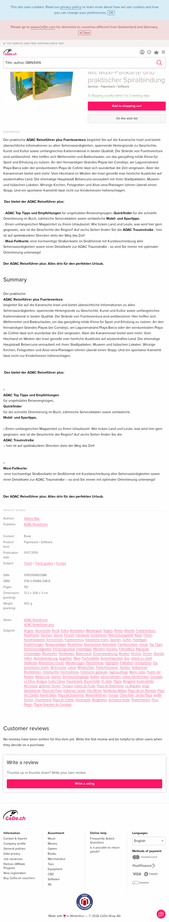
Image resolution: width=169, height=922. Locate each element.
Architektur (77, 630)
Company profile (15, 843)
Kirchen (136, 653)
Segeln (108, 630)
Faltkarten (126, 663)
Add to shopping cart (127, 106)
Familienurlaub (127, 644)
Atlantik (129, 630)
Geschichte (42, 630)
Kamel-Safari (48, 695)
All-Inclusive (58, 667)
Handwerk (82, 635)
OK (111, 13)
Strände (159, 653)
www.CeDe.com (43, 27)
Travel (28, 563)
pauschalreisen (111, 676)
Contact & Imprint (15, 838)
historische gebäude (94, 672)
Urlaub (143, 644)
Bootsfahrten (32, 672)
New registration (15, 873)
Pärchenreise (94, 663)
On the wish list (127, 118)
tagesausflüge (118, 672)
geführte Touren (50, 686)
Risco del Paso (52, 690)
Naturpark (142, 649)
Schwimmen (99, 635)
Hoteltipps (140, 639)
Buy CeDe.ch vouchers (19, 878)
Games (52, 849)
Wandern (99, 649)
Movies (52, 843)
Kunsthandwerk (34, 639)
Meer (76, 658)
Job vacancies (13, 859)
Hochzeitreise (69, 672)
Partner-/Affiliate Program (14, 866)
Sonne (58, 635)
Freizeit (69, 635)
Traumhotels (74, 681)
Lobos (72, 667)
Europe (61, 563)
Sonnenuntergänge (75, 676)
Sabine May (32, 518)
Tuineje (113, 695)
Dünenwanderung (105, 653)
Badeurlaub (83, 653)
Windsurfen (49, 653)
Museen (124, 653)
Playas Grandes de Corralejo (53, 704)
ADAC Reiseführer (36, 524)
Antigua (41, 681)
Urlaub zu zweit (141, 658)
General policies (15, 849)
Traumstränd (43, 699)
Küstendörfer (145, 681)
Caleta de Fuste (84, 686)
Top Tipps (155, 644)
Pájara (117, 681)
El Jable (106, 681)
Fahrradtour (126, 649)
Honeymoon (143, 663)
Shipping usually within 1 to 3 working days (121, 95)
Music (52, 838)
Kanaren (112, 649)
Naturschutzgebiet (120, 635)
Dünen (147, 653)
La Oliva (29, 681)
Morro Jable (137, 672)
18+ (50, 884)
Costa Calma (56, 681)
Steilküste (30, 663)
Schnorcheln (54, 639)
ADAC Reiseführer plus (39, 624)
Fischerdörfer (90, 658)
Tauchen (46, 635)
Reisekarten (66, 653)
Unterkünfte (51, 672)
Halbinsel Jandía (74, 690)
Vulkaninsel (139, 667)
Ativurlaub (30, 686)
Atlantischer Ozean (51, 663)
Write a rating (84, 783)
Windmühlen (85, 667)
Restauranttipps (55, 644)
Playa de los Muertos (142, 690)
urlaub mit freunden (135, 676)
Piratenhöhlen (140, 699)
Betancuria (42, 676)
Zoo (126, 658)
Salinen (56, 676)
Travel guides (44, 563)
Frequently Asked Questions (102, 840)
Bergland (129, 681)
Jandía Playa (143, 695)
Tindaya (67, 686)
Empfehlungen (34, 644)
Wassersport (94, 630)
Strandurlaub (92, 644)
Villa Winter (94, 690)
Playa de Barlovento (110, 686)
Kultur (64, 630)
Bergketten (99, 699)
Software (54, 879)
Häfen (28, 658)
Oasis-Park (127, 695)
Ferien (147, 635)
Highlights (111, 663)
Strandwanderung (45, 658)
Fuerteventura (74, 639)
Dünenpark (82, 699)
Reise (138, 635)
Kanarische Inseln (96, 639)
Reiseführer (74, 644)
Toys (51, 864)
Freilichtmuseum (107, 667)
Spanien (115, 639)
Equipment (55, 869)
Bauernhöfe (92, 681)
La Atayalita (132, 686)
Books (52, 854)
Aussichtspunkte (112, 658)
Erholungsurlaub (64, 649)
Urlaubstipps (32, 653)
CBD (51, 874)
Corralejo (156, 676)
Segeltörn (65, 658)
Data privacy (12, 854)
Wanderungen (75, 663)
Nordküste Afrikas (115, 690)
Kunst (55, 630)
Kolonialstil (109, 644)
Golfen (94, 676)
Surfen (127, 639)
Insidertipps (84, 649)
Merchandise (56, 859)
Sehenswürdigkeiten (37, 649)
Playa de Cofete (63, 699)
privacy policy (70, 7)
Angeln (29, 630)
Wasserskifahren (96, 695)
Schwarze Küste (119, 699)
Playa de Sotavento (71, 695)
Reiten (118, 630)
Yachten (124, 667)
